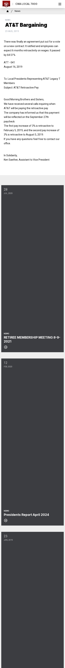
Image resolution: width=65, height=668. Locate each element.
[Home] (7, 11)
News (17, 11)
